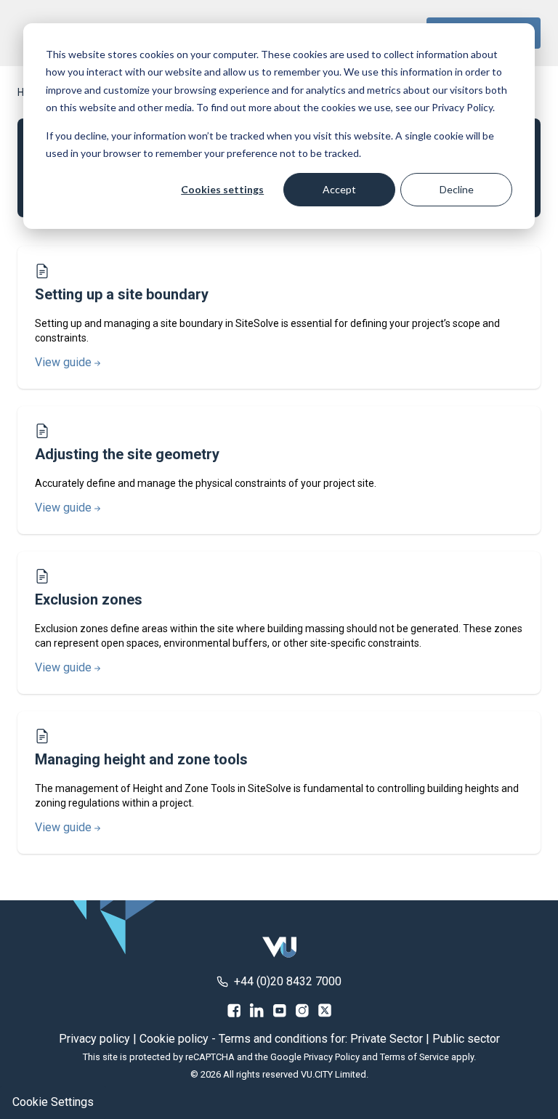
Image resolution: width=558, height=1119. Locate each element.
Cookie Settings (53, 1102)
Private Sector (386, 1039)
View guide (63, 362)
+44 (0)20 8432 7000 (287, 981)
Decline (457, 189)
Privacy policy (94, 1039)
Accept (339, 189)
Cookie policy (174, 1039)
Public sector (466, 1039)
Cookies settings (222, 189)
